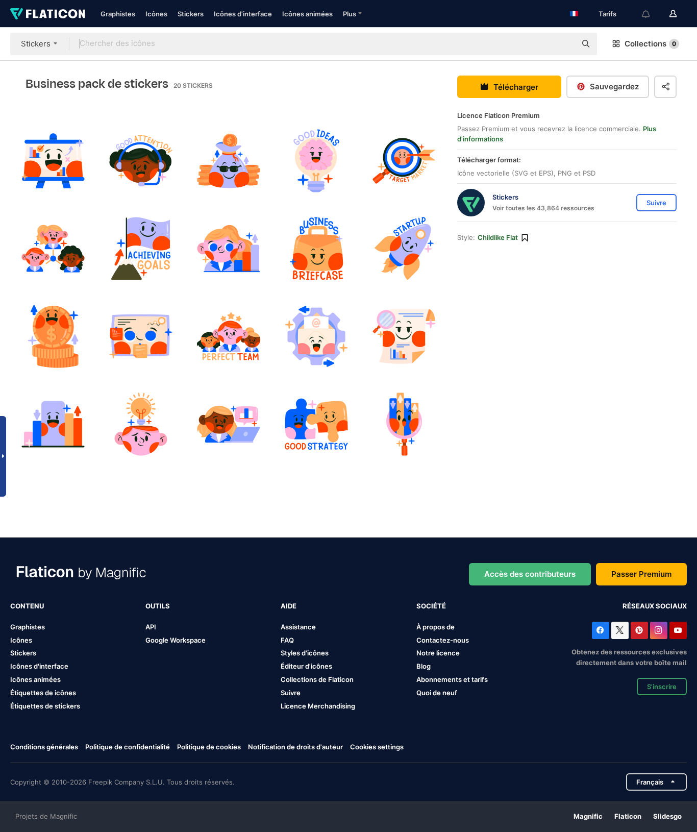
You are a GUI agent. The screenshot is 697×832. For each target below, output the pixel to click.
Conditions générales (44, 747)
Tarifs (607, 14)
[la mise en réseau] (53, 248)
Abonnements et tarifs (452, 679)
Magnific (588, 816)
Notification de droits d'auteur (295, 747)
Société (431, 606)
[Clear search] (563, 44)
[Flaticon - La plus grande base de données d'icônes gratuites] (47, 13)
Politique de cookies (209, 747)
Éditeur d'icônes (306, 666)
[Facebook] (600, 630)
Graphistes (118, 14)
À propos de (435, 627)
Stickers (191, 14)
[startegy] (317, 424)
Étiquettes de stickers (45, 706)
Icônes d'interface (243, 14)
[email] (317, 337)
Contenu (27, 606)
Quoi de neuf (436, 693)
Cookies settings (377, 747)
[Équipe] (228, 337)
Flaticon (627, 816)
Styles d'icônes (305, 653)
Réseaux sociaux (655, 606)
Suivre (291, 693)
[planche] (140, 337)
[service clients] (140, 160)
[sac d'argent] (228, 160)
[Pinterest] (639, 630)
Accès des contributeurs (530, 574)
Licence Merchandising (318, 706)
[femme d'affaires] (228, 248)
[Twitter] (620, 630)
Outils (157, 606)
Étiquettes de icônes (43, 693)
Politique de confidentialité (127, 747)
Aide (288, 606)
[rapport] (404, 337)
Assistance (298, 627)
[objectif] (404, 160)
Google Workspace (175, 640)
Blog (423, 666)
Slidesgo (667, 816)
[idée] (317, 160)
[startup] (404, 248)
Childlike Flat (498, 237)
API (150, 627)
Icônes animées (307, 14)
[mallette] (317, 248)
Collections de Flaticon (317, 679)
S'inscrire (662, 686)
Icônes (156, 14)
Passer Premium (641, 574)
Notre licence (438, 653)
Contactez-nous (442, 640)
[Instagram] (658, 630)
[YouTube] (678, 630)
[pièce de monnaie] (53, 337)
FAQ (287, 640)
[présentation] (53, 160)
